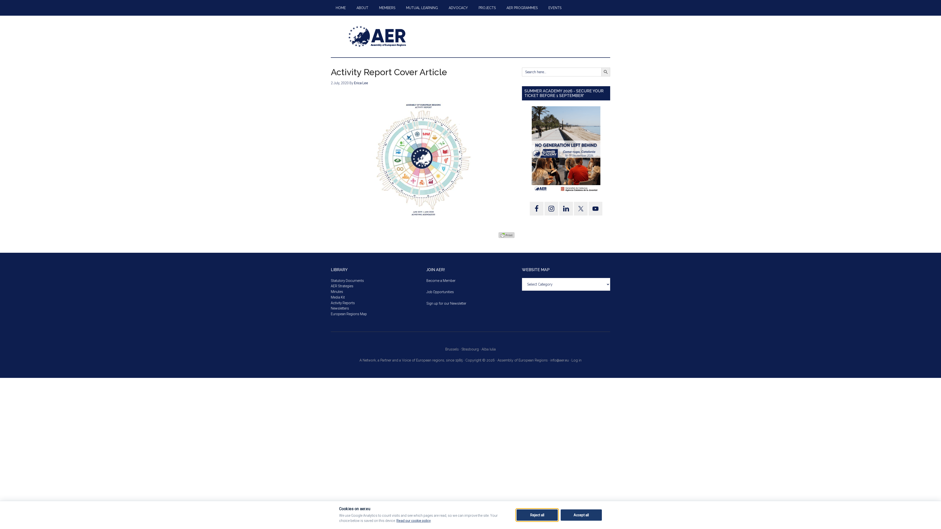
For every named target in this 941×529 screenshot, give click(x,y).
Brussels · (453, 349)
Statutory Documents (347, 281)
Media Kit (338, 297)
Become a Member (441, 281)
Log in (576, 360)
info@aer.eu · (560, 360)
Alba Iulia (489, 349)
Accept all (581, 515)
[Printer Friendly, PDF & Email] (506, 235)
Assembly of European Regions (377, 36)
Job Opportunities (440, 292)
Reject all (537, 515)
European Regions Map (349, 314)
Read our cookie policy (413, 521)
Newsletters (340, 308)
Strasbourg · (471, 349)
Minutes (337, 292)
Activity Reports (343, 303)
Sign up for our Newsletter (446, 303)
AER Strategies (342, 286)
